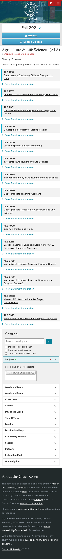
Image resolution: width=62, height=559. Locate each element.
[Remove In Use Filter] (51, 360)
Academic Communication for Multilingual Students (31, 94)
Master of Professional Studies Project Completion (30, 318)
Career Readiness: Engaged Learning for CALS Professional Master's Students (29, 246)
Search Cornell (51, 3)
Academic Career (14, 387)
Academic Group (14, 393)
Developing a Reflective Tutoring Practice (25, 129)
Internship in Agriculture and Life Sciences (26, 161)
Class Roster (31, 19)
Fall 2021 (30, 27)
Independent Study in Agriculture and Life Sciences (31, 177)
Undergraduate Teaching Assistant (22, 193)
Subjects (9, 359)
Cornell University (11, 549)
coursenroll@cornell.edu (31, 509)
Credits (9, 405)
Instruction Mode (14, 455)
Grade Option (12, 461)
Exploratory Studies (15, 436)
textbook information (31, 503)
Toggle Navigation (58, 3)
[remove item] (8, 373)
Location (9, 424)
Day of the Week (14, 412)
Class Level (11, 399)
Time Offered (12, 418)
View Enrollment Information (19, 84)
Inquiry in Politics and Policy (18, 228)
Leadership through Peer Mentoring (23, 145)
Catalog (38, 499)
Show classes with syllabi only (22, 353)
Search (11, 334)
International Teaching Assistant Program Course (30, 264)
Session (9, 443)
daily (24, 491)
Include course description (20, 347)
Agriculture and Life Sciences (19, 54)
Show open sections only (19, 350)
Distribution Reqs (14, 430)
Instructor (10, 449)
